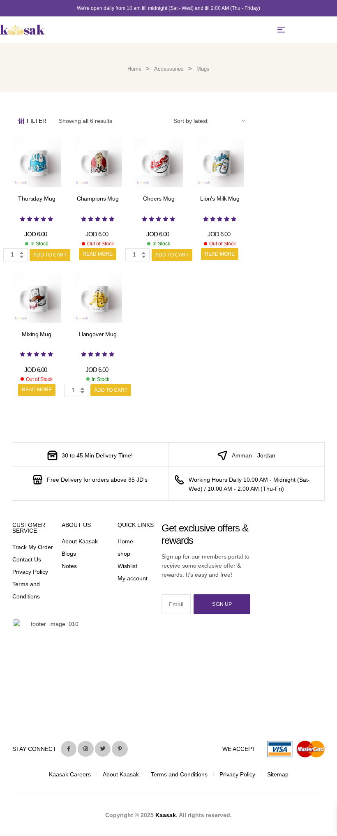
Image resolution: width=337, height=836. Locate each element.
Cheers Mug (159, 198)
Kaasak (165, 815)
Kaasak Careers (70, 774)
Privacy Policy (30, 571)
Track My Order (32, 547)
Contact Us (26, 559)
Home (134, 69)
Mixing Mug (36, 334)
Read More (98, 254)
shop (124, 553)
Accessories (169, 69)
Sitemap (278, 774)
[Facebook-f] (68, 749)
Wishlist (127, 566)
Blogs (69, 553)
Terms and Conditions (179, 774)
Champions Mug (98, 198)
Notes (69, 566)
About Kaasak (80, 541)
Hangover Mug (98, 334)
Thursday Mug (36, 198)
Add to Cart (50, 255)
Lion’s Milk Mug (220, 198)
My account (133, 578)
